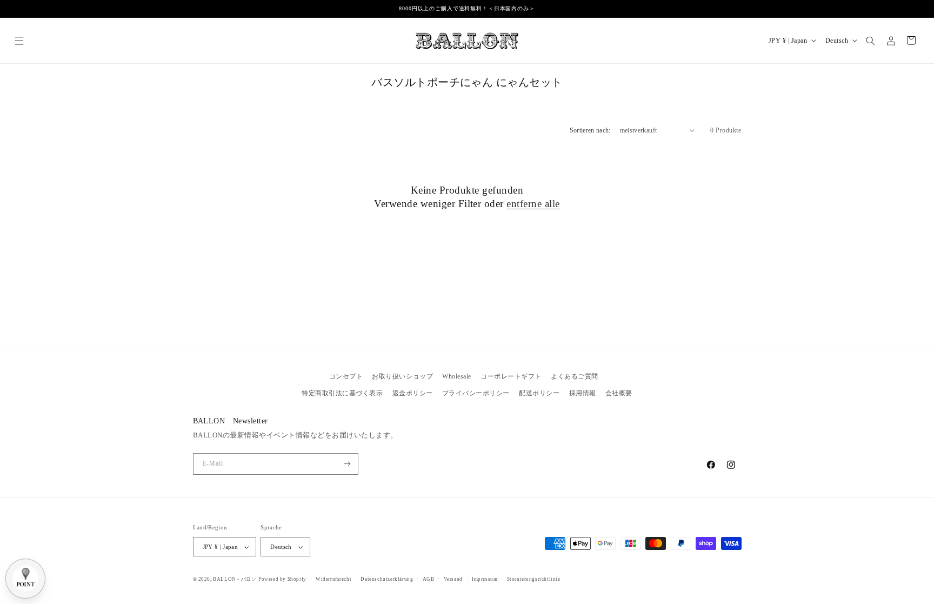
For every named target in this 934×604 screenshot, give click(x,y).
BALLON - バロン (234, 579)
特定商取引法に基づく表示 (342, 393)
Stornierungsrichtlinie (534, 579)
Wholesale (456, 376)
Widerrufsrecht (333, 579)
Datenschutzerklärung (387, 579)
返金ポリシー (412, 393)
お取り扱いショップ (402, 376)
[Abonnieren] (347, 464)
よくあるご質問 (574, 376)
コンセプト (346, 376)
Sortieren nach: (590, 130)
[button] (19, 40)
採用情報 (582, 393)
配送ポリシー (539, 393)
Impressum (484, 579)
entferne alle (532, 203)
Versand (453, 579)
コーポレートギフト (511, 376)
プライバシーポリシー (476, 393)
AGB (429, 579)
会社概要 (618, 393)
